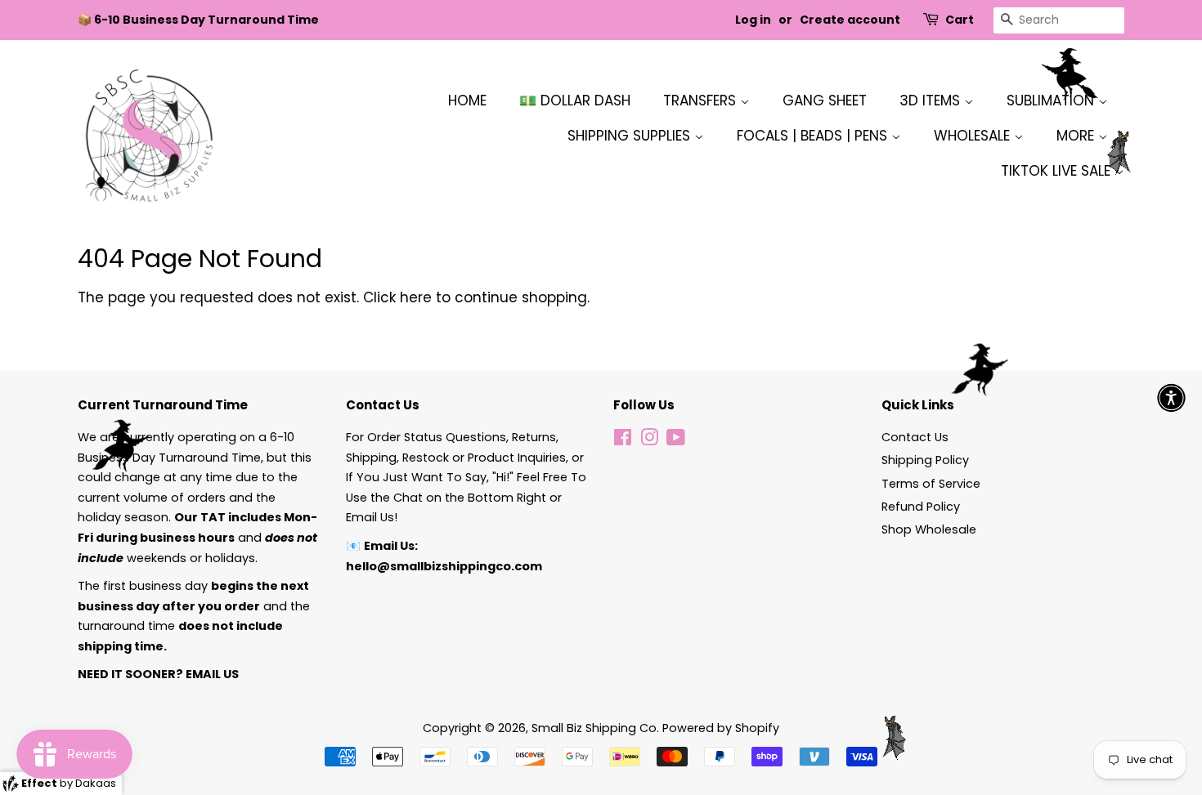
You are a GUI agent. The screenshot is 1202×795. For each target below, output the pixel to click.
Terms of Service (930, 484)
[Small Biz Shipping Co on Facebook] (622, 440)
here (416, 297)
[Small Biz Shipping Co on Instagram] (649, 440)
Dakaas (95, 783)
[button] (1171, 397)
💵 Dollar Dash (574, 100)
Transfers (701, 100)
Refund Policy (920, 506)
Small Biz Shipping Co (594, 728)
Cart (959, 19)
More (1077, 135)
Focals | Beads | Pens (814, 135)
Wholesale (974, 135)
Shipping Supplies (630, 135)
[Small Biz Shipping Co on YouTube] (675, 440)
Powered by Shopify (720, 728)
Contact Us (915, 437)
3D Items (931, 100)
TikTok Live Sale (1058, 171)
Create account (850, 19)
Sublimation (1052, 100)
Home (467, 100)
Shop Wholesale (928, 529)
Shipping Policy (925, 460)
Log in (753, 19)
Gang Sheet (825, 100)
